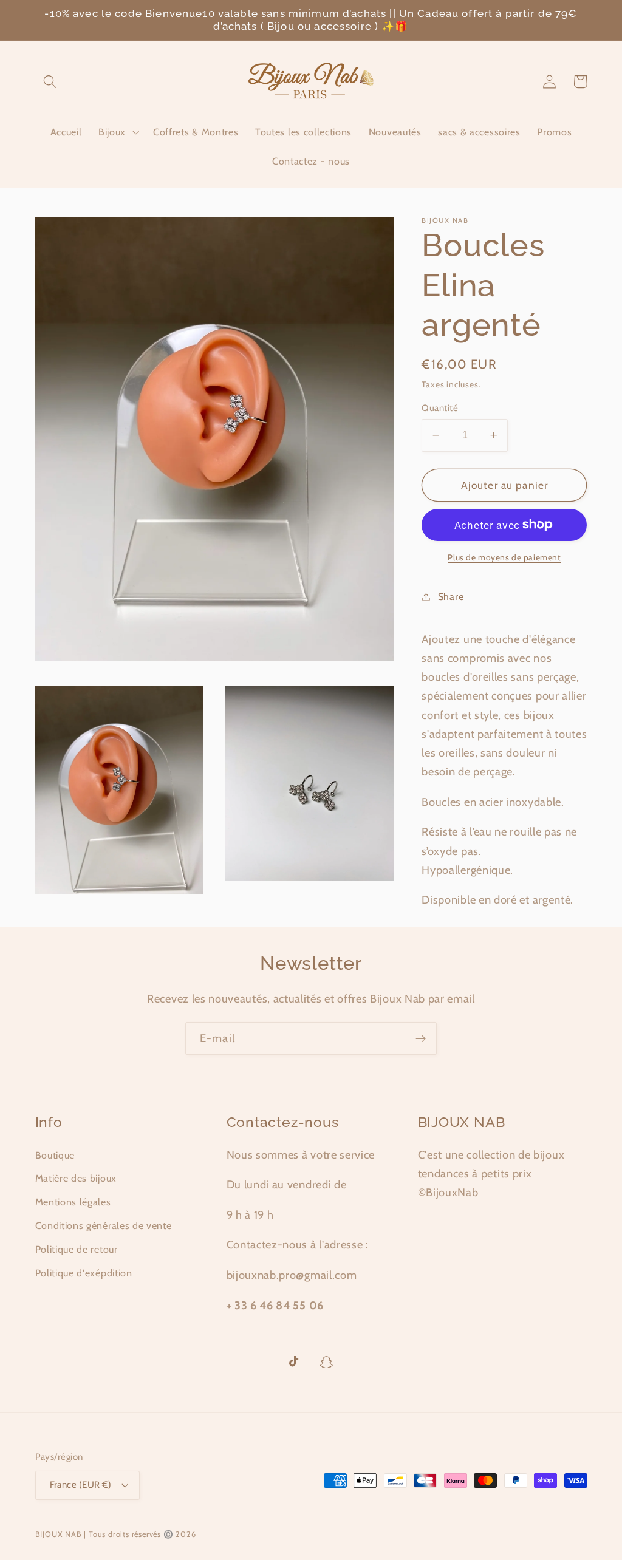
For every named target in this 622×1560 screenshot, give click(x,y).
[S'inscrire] (420, 1038)
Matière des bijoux (76, 1178)
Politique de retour (76, 1249)
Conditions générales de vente (103, 1225)
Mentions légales (73, 1202)
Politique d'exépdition (83, 1273)
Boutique (55, 1155)
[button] (50, 81)
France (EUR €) (81, 1484)
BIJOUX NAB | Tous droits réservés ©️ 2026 (115, 1534)
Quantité (440, 408)
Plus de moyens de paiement (504, 557)
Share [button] (450, 596)
